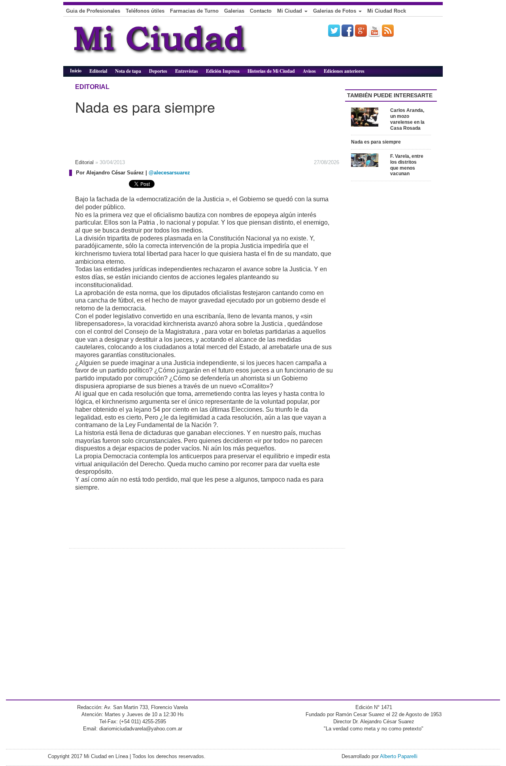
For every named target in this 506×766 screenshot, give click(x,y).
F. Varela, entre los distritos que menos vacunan (406, 164)
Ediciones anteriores (344, 71)
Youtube (374, 30)
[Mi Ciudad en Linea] (178, 44)
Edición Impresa (223, 71)
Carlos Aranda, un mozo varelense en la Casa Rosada (407, 119)
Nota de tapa (128, 71)
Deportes (158, 71)
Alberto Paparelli (398, 756)
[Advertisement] (189, 134)
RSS (388, 30)
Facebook (347, 30)
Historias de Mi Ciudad (271, 71)
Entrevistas (186, 71)
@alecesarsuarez (169, 173)
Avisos (309, 71)
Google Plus (361, 30)
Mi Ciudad (290, 11)
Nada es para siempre (376, 142)
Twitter (334, 30)
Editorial (98, 71)
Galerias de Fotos (335, 11)
